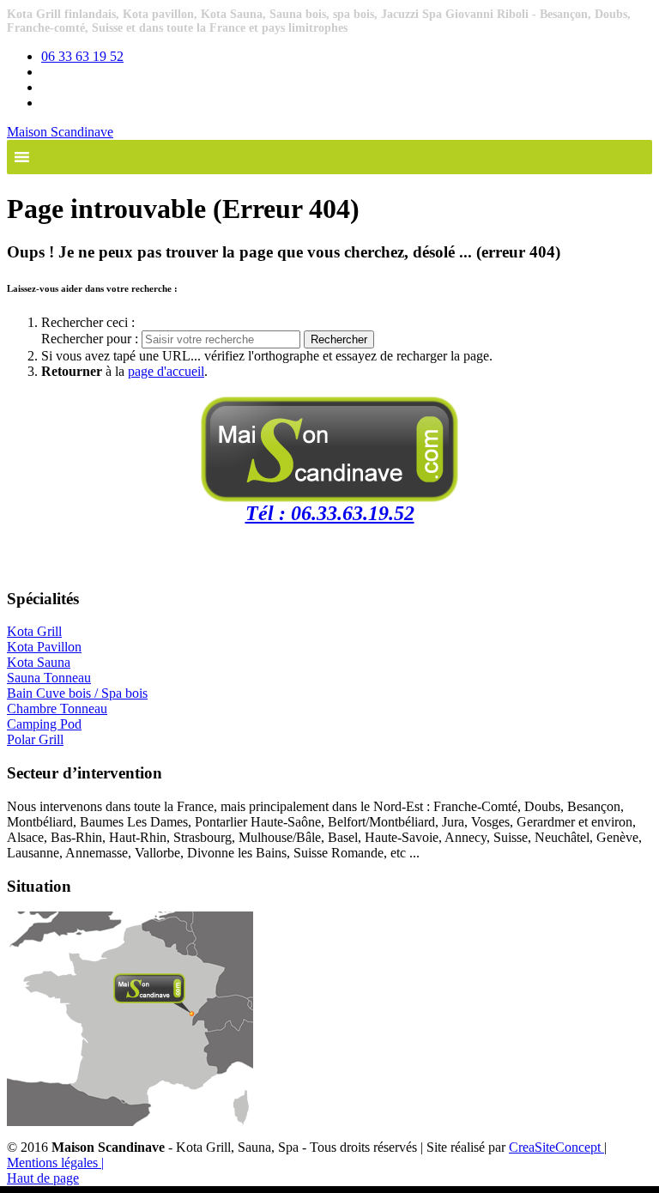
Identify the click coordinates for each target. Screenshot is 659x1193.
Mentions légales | (55, 1162)
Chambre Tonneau (57, 708)
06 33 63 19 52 (82, 56)
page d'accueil (166, 371)
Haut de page (43, 1178)
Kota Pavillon (44, 646)
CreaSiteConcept (556, 1147)
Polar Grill (35, 739)
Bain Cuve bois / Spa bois (77, 693)
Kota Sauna (38, 662)
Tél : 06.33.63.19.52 (329, 513)
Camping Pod (44, 724)
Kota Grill (34, 631)
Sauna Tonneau (49, 677)
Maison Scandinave (60, 131)
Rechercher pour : (91, 338)
